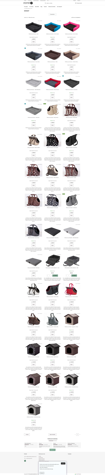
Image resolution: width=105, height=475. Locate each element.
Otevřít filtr (52, 14)
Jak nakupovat (30, 0)
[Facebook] (25, 461)
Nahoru (27, 434)
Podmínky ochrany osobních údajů (44, 461)
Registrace (78, 0)
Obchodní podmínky (43, 0)
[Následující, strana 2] (77, 435)
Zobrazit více (52, 449)
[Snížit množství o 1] (47, 276)
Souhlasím (63, 463)
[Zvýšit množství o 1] (51, 276)
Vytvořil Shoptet (78, 474)
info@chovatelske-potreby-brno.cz (31, 456)
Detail (34, 41)
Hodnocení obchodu (36, 0)
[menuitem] (26, 6)
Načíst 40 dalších (52, 434)
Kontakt (25, 0)
